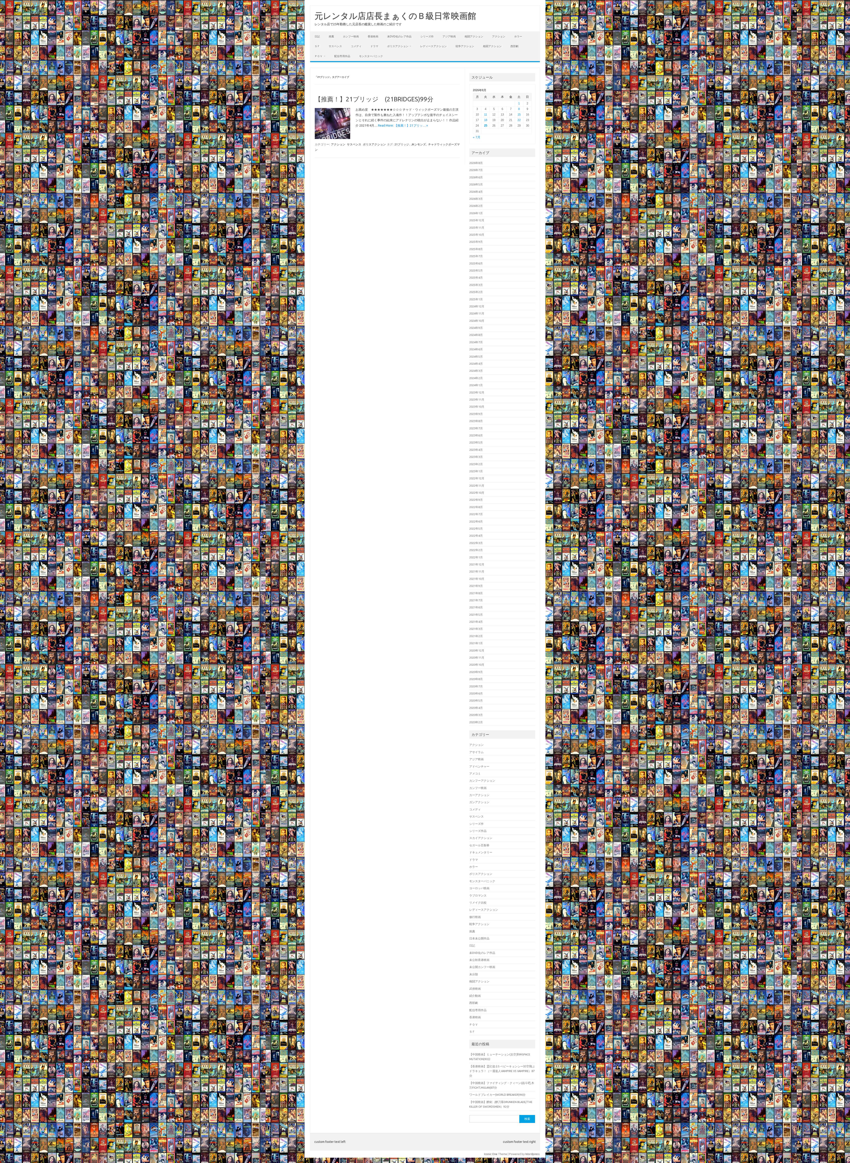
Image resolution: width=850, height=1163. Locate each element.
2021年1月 (476, 643)
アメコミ (475, 773)
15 (519, 114)
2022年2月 (476, 550)
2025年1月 (476, 299)
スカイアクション (480, 837)
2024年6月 (476, 349)
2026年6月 (476, 177)
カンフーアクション (482, 780)
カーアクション (479, 795)
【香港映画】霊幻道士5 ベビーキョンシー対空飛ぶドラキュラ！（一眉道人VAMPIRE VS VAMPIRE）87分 (502, 1071)
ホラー (518, 36)
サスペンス (335, 46)
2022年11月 (476, 485)
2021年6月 (476, 607)
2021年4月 (476, 621)
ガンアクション (479, 802)
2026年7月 (476, 170)
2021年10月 (476, 578)
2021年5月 (476, 614)
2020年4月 (476, 707)
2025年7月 (476, 256)
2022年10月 (476, 492)
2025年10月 (476, 234)
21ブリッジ (401, 144)
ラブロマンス (478, 895)
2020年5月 (476, 700)
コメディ (356, 46)
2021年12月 (476, 564)
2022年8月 (476, 507)
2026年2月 (476, 205)
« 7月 (476, 137)
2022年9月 (476, 499)
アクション (498, 36)
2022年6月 (476, 521)
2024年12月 (476, 306)
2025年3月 (476, 284)
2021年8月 (476, 593)
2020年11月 (476, 657)
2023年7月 (476, 428)
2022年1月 (476, 557)
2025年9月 (476, 241)
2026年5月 (476, 184)
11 (485, 114)
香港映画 (373, 36)
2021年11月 (476, 571)
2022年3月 (476, 542)
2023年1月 (476, 471)
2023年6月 (476, 435)
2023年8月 (476, 420)
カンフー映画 (351, 36)
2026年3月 (476, 198)
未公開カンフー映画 (482, 966)
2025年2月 (476, 291)
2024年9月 (476, 327)
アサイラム (476, 752)
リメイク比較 (478, 902)
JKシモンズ (418, 144)
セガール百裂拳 (479, 845)
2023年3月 (476, 456)
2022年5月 (476, 528)
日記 (317, 36)
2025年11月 (476, 227)
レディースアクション (433, 46)
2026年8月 (476, 162)
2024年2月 (476, 378)
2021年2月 (476, 636)
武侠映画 (475, 988)
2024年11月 (476, 313)
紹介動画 (475, 995)
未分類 (473, 974)
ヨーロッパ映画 (479, 888)
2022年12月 (476, 478)
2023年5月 (476, 442)
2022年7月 (476, 514)
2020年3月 (476, 714)
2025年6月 (476, 263)
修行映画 (475, 916)
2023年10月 (476, 406)
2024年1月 (476, 385)
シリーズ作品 (478, 830)
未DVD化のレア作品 (399, 36)
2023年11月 (476, 399)
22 (519, 120)
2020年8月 (476, 679)
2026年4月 (476, 191)
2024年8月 (476, 334)
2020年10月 (476, 664)
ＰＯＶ (319, 56)
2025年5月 (476, 270)
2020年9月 (476, 671)
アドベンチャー (479, 766)
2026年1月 (476, 213)
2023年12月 (476, 392)
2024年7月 (476, 342)
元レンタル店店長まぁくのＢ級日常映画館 (395, 15)
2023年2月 (476, 464)
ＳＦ (317, 46)
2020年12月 (476, 650)
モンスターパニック (371, 56)
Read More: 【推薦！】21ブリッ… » (403, 125)
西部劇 (514, 46)
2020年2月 (476, 722)
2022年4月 (476, 535)
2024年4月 (476, 363)
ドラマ (374, 46)
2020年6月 (476, 693)
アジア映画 (449, 36)
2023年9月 (476, 413)
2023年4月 (476, 449)
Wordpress (532, 1153)
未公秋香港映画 (479, 959)
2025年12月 (476, 220)
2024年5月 (476, 356)
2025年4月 (476, 277)
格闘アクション (474, 36)
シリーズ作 (427, 36)
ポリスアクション (397, 46)
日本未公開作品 (479, 938)
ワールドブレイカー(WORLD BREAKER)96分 (497, 1094)
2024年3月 (476, 370)
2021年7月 (476, 600)
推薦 (331, 36)
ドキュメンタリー (480, 852)
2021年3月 (476, 628)
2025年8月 (476, 249)
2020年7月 (476, 686)
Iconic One (490, 1153)
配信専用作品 (342, 56)
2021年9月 (476, 585)
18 (485, 120)
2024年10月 (476, 320)
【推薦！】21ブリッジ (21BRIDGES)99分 (374, 99)
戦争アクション (465, 46)
